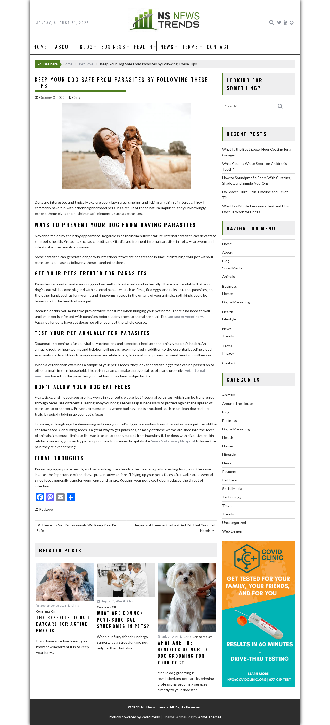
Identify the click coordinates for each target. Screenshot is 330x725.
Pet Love (46, 509)
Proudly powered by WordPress (134, 717)
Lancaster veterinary (185, 316)
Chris (76, 97)
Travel (227, 505)
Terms (190, 46)
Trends (228, 336)
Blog (86, 46)
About (63, 46)
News (167, 46)
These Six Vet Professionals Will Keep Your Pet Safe (77, 528)
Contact (218, 46)
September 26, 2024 (53, 605)
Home (40, 46)
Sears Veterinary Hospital (173, 441)
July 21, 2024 (169, 636)
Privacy (228, 353)
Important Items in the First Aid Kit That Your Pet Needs (175, 528)
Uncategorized (234, 522)
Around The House (237, 403)
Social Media (232, 268)
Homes (228, 293)
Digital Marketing (236, 302)
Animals (228, 276)
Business (113, 46)
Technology (231, 497)
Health (143, 46)
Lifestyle (229, 319)
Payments (230, 471)
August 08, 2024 (111, 601)
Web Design (232, 531)
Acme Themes (209, 717)
